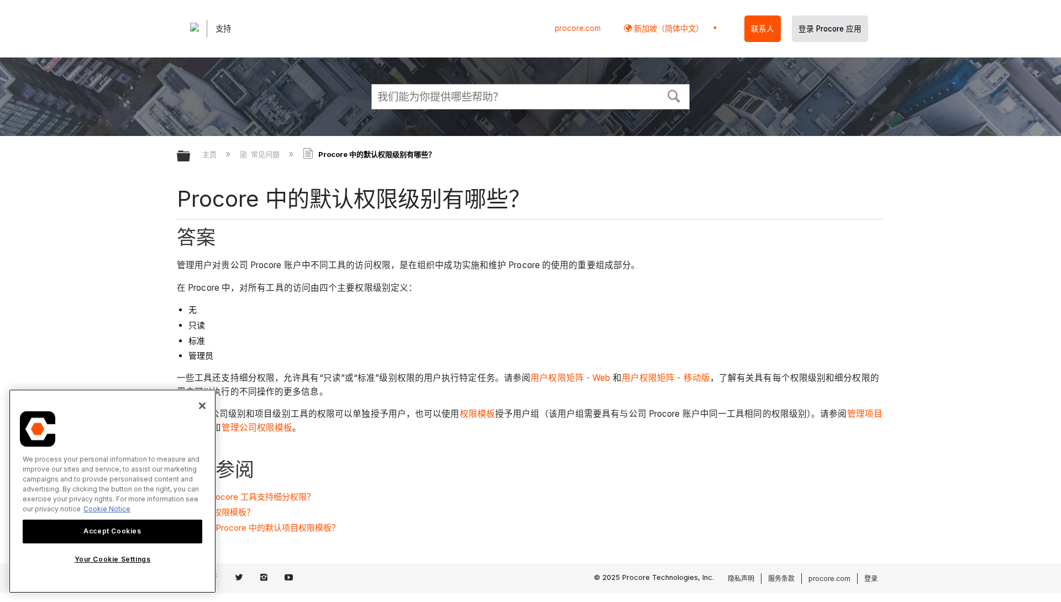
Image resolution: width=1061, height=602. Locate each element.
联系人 (762, 28)
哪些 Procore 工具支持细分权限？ (251, 496)
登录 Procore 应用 (830, 28)
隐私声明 (741, 578)
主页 (210, 154)
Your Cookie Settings (113, 560)
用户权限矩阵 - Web (570, 378)
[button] (674, 95)
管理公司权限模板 (257, 427)
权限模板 (477, 414)
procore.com (578, 28)
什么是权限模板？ (221, 512)
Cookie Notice (106, 509)
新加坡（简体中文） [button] (667, 28)
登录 (871, 578)
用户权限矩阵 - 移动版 (666, 378)
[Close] (202, 406)
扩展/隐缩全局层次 (190, 157)
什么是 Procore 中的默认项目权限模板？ (264, 527)
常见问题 (265, 154)
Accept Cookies (112, 531)
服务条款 (781, 578)
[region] (112, 491)
